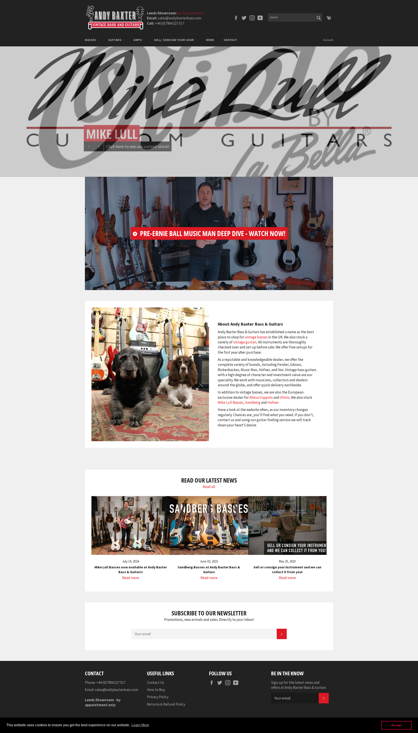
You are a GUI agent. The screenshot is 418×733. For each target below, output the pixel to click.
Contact (230, 40)
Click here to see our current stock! (137, 146)
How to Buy (156, 689)
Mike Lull (111, 134)
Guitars (115, 40)
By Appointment (190, 13)
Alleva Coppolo (261, 397)
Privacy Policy (158, 696)
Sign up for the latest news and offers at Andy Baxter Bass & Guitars (298, 685)
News (210, 40)
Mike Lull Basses (230, 402)
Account (328, 40)
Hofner (273, 402)
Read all (209, 486)
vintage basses (256, 337)
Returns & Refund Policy (166, 704)
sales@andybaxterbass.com (116, 689)
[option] (209, 111)
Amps (138, 40)
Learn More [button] (140, 725)
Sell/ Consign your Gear (174, 40)
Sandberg (252, 402)
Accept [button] (396, 725)
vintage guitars (245, 342)
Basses (91, 40)
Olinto (285, 397)
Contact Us (155, 682)
